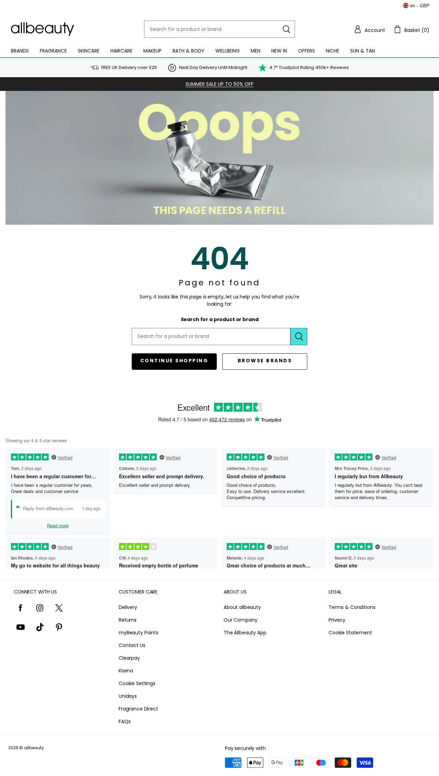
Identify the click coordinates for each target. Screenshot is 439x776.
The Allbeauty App (245, 632)
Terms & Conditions (352, 607)
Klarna (126, 670)
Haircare (121, 50)
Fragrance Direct (138, 708)
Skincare (88, 50)
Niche (332, 50)
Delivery (128, 607)
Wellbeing (227, 50)
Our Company (240, 619)
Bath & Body (188, 50)
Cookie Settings (137, 683)
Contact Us (132, 645)
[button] (369, 29)
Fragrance (53, 50)
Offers (306, 50)
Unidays (128, 696)
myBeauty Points (138, 632)
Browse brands (265, 360)
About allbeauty (242, 607)
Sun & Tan (362, 50)
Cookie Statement (350, 632)
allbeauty (34, 748)
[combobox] (219, 29)
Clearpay (129, 658)
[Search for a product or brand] (286, 29)
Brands (20, 50)
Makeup (152, 50)
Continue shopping (174, 360)
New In (279, 50)
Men (255, 50)
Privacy (337, 619)
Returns (128, 619)
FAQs (124, 721)
